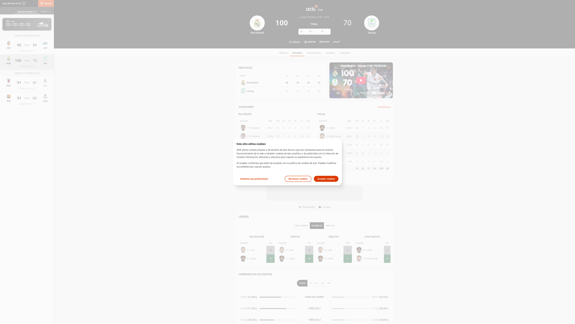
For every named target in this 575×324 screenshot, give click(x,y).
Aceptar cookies (326, 178)
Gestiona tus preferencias (254, 178)
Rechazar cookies (298, 178)
